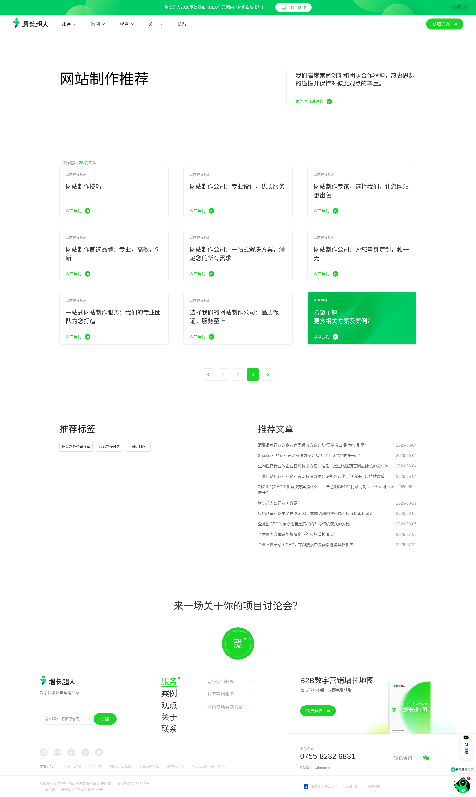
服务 (169, 681)
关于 (169, 717)
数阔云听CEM (120, 766)
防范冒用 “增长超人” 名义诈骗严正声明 (75, 790)
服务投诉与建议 (319, 787)
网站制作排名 (109, 447)
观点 (169, 705)
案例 (169, 693)
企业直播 (95, 766)
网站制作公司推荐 (76, 447)
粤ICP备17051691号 (133, 784)
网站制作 (138, 447)
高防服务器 (175, 766)
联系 (169, 729)
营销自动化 (72, 766)
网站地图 (350, 787)
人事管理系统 (149, 766)
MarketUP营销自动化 (208, 766)
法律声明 (375, 787)
